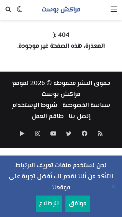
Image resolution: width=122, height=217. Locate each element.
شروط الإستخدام (35, 106)
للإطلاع (49, 204)
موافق (78, 204)
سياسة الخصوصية (86, 106)
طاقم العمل (48, 117)
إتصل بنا (79, 117)
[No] (114, 186)
